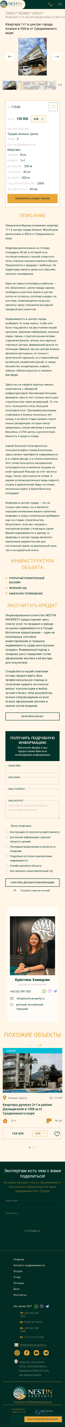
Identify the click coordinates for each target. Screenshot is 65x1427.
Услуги (18, 1271)
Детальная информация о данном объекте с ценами (30, 839)
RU (31, 1322)
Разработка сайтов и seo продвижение (20, 1412)
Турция (12, 134)
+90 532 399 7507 (20, 991)
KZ (32, 1337)
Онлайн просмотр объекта (26, 865)
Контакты (20, 1295)
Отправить (32, 1231)
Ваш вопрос (15, 800)
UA (29, 1330)
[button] (29, 1147)
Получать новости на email (35, 890)
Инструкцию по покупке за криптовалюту (35, 832)
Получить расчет (32, 716)
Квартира (13, 149)
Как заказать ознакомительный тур (31, 870)
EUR (36, 119)
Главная (10, 12)
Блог (17, 1289)
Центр (34, 134)
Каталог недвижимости (29, 1265)
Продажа (24, 12)
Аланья (37, 12)
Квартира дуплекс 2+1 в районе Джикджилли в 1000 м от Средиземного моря (27, 1109)
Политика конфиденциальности (33, 1401)
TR (29, 1315)
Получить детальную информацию (32, 882)
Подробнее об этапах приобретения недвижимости (31, 858)
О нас (17, 1277)
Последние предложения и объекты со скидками (33, 848)
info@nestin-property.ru (30, 998)
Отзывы (19, 1283)
